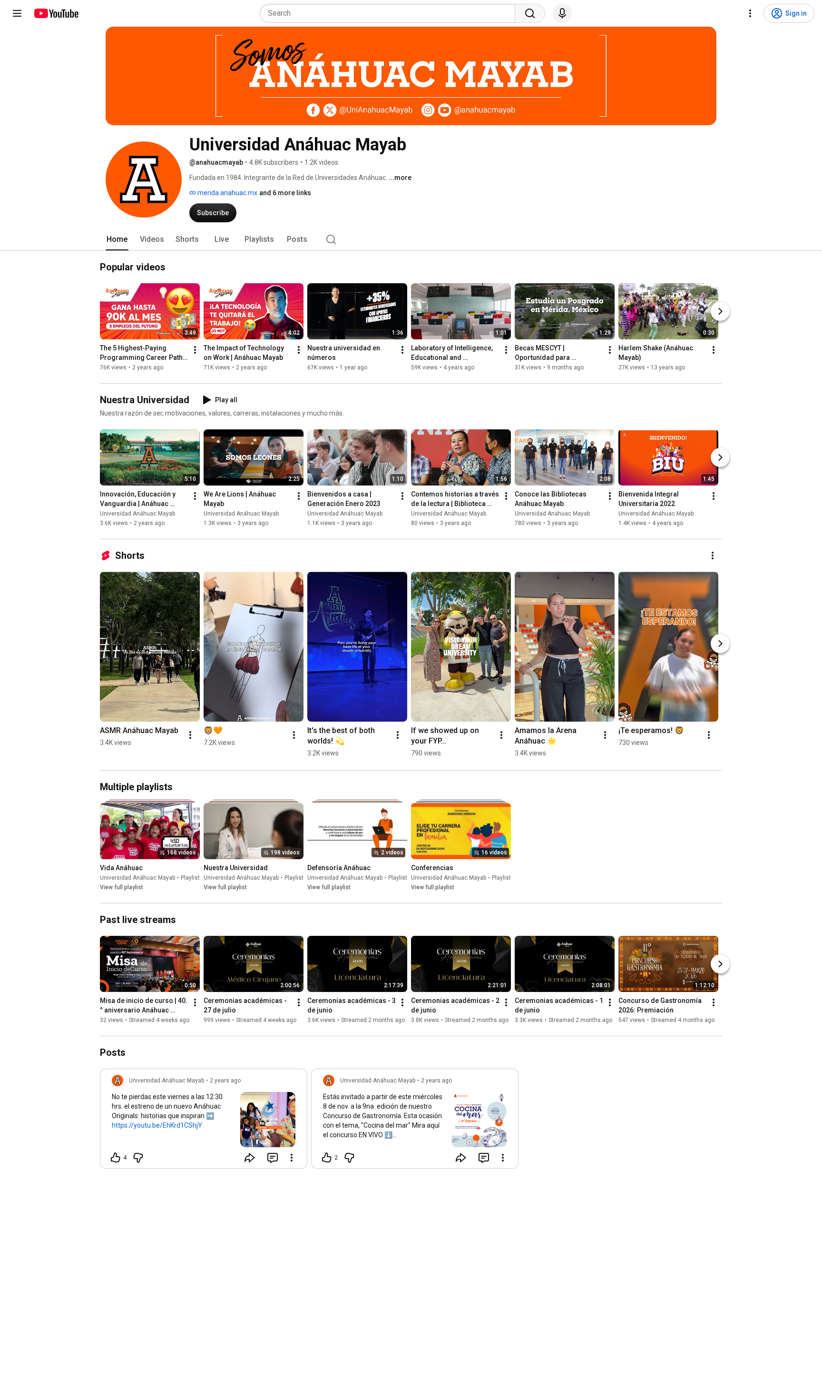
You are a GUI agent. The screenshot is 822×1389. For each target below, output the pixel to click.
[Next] (720, 311)
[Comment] (272, 1157)
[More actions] (195, 349)
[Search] (530, 13)
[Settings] (750, 13)
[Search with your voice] (562, 13)
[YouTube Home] (56, 13)
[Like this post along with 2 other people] (326, 1157)
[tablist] (411, 239)
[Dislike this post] (138, 1157)
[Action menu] (291, 1157)
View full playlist (121, 887)
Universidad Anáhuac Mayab (137, 513)
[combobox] (390, 13)
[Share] (249, 1157)
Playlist (190, 877)
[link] (203, 1121)
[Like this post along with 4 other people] (115, 1157)
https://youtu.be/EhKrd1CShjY (157, 1125)
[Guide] (17, 13)
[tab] (117, 239)
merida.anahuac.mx (226, 193)
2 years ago (225, 1080)
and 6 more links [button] (285, 193)
